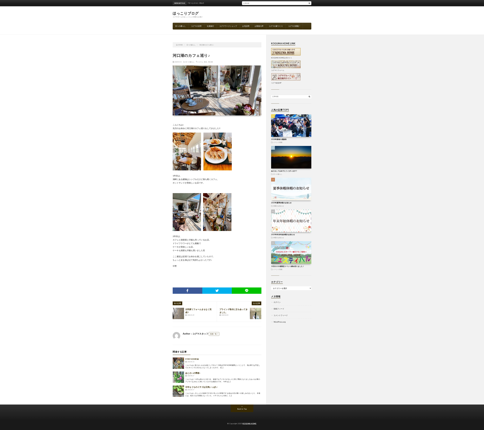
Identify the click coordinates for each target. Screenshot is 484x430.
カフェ (200, 62)
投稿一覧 (213, 334)
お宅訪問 (245, 26)
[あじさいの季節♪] (178, 377)
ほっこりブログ (186, 13)
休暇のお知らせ (278, 206)
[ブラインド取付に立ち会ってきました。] (255, 313)
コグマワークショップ (228, 26)
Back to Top (242, 409)
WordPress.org (280, 322)
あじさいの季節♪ (192, 373)
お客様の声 (259, 26)
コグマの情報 (293, 26)
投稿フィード (279, 309)
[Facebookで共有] (187, 290)
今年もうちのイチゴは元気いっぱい (201, 387)
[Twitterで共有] (217, 290)
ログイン (277, 302)
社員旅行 (210, 26)
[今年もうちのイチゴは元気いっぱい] (178, 391)
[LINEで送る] (246, 290)
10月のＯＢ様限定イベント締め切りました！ (287, 266)
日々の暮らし (180, 26)
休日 (205, 62)
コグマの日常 (196, 26)
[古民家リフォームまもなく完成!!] (178, 313)
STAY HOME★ (192, 359)
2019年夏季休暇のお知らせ (281, 203)
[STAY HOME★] (178, 363)
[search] (309, 3)
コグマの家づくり (276, 26)
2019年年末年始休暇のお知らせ (283, 234)
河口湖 (210, 62)
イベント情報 (277, 142)
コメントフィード (281, 315)
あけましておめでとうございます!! (284, 171)
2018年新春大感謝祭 (279, 139)
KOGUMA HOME (249, 424)
